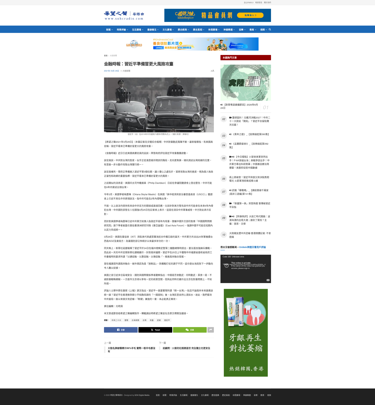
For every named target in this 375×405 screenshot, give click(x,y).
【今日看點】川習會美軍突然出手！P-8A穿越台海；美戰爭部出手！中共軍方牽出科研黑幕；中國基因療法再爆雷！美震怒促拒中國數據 (249, 162)
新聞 (108, 29)
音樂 (241, 29)
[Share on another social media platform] (210, 330)
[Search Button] (270, 29)
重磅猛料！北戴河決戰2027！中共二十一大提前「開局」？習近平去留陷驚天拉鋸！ (249, 121)
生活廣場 (136, 29)
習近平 (167, 320)
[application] (245, 269)
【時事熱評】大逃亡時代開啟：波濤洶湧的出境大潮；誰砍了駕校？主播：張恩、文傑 (249, 220)
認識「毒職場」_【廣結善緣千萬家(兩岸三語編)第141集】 (249, 191)
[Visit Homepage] (124, 15)
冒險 (126, 320)
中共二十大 (116, 320)
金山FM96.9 (248, 2)
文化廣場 (167, 29)
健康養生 (151, 29)
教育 (252, 29)
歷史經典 (182, 29)
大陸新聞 (113, 55)
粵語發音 (258, 2)
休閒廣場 (212, 29)
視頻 (262, 29)
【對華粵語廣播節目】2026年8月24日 (239, 106)
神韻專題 (228, 29)
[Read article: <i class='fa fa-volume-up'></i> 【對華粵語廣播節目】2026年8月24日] (245, 83)
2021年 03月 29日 (111, 70)
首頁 (106, 55)
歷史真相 (197, 29)
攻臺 (152, 320)
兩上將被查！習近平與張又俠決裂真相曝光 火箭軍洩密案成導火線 (249, 178)
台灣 (144, 320)
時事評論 (121, 29)
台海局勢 (135, 320)
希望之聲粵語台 (116, 395)
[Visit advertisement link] (217, 15)
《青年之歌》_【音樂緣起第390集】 (250, 134)
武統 (159, 320)
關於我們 (267, 2)
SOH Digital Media (142, 395)
